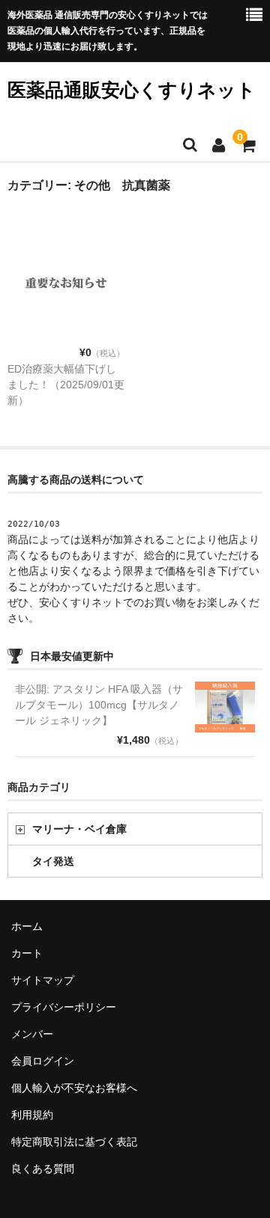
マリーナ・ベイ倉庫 (79, 829)
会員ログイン (42, 1061)
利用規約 (32, 1115)
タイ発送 (53, 861)
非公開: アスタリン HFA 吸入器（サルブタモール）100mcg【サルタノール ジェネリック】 (99, 704)
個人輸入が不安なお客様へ (74, 1088)
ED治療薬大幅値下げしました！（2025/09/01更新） (66, 384)
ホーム (27, 926)
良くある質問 (42, 1169)
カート (27, 953)
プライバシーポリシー (63, 1007)
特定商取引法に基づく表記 (74, 1142)
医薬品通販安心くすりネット (132, 89)
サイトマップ (42, 980)
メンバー (32, 1034)
